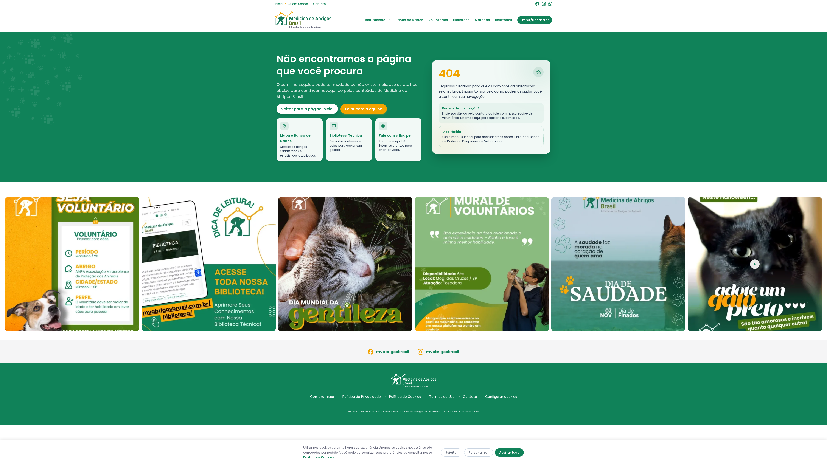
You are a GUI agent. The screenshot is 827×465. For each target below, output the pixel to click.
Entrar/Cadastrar (535, 20)
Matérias (482, 20)
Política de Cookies (405, 396)
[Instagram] (544, 4)
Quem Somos (298, 4)
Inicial (279, 4)
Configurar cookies (501, 396)
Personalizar (479, 452)
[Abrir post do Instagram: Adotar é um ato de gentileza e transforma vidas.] (345, 264)
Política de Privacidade (361, 396)
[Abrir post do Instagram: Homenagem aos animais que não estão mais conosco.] (618, 264)
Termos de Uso (442, 396)
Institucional (375, 20)
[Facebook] (537, 4)
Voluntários (438, 20)
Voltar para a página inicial (307, 109)
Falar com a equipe (363, 109)
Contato (319, 4)
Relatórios (503, 20)
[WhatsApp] (550, 4)
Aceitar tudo (509, 452)
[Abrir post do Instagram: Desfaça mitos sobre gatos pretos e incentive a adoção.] (755, 264)
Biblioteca (461, 20)
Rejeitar (451, 452)
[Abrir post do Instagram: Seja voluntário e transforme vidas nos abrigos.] (482, 264)
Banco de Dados (409, 20)
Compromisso (322, 396)
